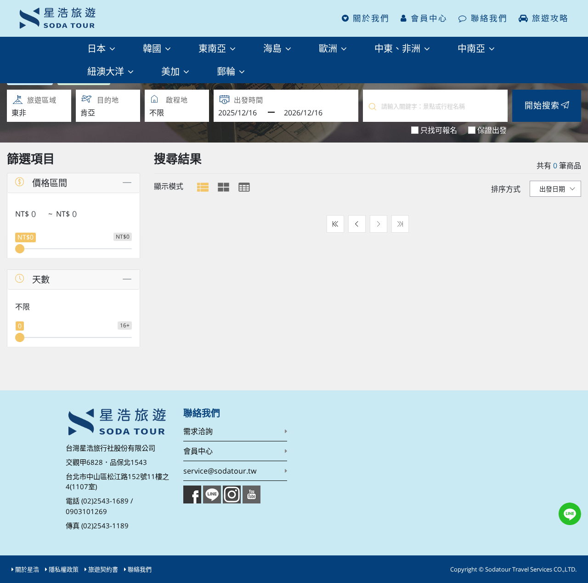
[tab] (202, 187)
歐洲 (329, 48)
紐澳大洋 (107, 71)
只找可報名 (438, 130)
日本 (97, 48)
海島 (273, 48)
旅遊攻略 (549, 18)
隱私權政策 (64, 569)
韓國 (153, 48)
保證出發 (492, 130)
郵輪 (227, 71)
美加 (171, 71)
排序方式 (505, 189)
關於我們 (370, 18)
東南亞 (213, 48)
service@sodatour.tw (219, 471)
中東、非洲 (398, 48)
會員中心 (427, 18)
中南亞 (473, 48)
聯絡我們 (488, 18)
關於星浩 (27, 569)
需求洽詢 (198, 431)
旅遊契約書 (103, 569)
